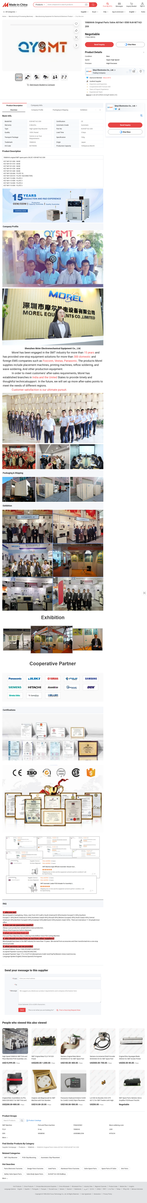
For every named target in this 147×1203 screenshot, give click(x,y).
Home (4, 16)
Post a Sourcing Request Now (68, 1010)
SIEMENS (41, 1133)
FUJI (4, 1129)
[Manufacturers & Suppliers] (14, 4)
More (4, 1178)
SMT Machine (7, 1125)
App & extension (118, 12)
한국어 (92, 1189)
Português (35, 1189)
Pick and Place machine (46, 1125)
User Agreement (86, 1194)
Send (22, 1010)
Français (43, 1189)
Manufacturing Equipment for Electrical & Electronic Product (54, 16)
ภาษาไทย (111, 1189)
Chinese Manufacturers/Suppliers (46, 1186)
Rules (143, 12)
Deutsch (69, 1189)
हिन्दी (104, 1189)
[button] (96, 110)
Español (27, 1189)
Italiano (62, 1189)
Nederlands (77, 1189)
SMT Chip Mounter (10, 1157)
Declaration (97, 1194)
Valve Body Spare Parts (35, 1174)
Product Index (113, 1186)
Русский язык (53, 1189)
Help (104, 12)
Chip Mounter (79, 16)
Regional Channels (100, 1186)
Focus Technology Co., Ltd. (58, 1194)
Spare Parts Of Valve (109, 1168)
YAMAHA (77, 1129)
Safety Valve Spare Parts (13, 1174)
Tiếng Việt (126, 1189)
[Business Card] (141, 115)
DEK (3, 1133)
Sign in (142, 6)
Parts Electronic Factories (13, 1168)
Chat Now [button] (132, 44)
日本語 (99, 1189)
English (20, 1189)
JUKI (111, 1129)
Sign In (88, 95)
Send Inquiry (99, 44)
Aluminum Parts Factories (70, 1168)
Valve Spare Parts (90, 1168)
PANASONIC (78, 1125)
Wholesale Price (77, 1186)
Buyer (94, 12)
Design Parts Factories (35, 1168)
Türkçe (118, 1189)
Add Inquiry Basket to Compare (42, 84)
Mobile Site (123, 1186)
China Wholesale (64, 1186)
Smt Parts (124, 1168)
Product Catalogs (34, 1120)
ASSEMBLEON (79, 1133)
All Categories (10, 12)
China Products (28, 1186)
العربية (86, 1189)
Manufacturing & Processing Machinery (21, 16)
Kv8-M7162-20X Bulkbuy (57, 1174)
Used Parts (52, 1168)
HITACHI (112, 1133)
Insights (131, 1186)
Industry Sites (88, 1186)
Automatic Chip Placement (50, 1157)
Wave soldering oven (116, 1125)
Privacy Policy (107, 1194)
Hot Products (17, 1186)
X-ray (40, 1129)
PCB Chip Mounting (29, 1157)
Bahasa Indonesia (137, 1189)
